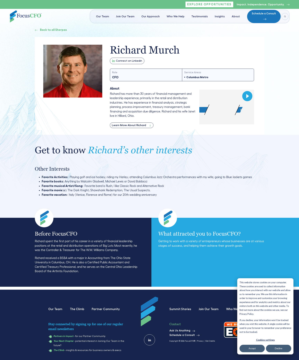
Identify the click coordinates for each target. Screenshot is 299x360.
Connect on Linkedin (129, 60)
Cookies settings (265, 340)
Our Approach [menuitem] (150, 16)
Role (114, 72)
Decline (278, 348)
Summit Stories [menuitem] (180, 309)
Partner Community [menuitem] (106, 309)
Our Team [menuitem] (102, 16)
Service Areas (192, 72)
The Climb (58, 350)
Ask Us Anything (179, 330)
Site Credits (210, 341)
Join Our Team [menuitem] (125, 16)
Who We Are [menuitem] (234, 309)
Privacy (200, 341)
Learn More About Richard (129, 125)
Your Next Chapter (63, 341)
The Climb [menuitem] (77, 309)
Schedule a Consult (264, 13)
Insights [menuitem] (220, 16)
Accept (252, 348)
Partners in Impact (63, 336)
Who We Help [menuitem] (175, 16)
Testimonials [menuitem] (199, 16)
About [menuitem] (236, 16)
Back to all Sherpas (53, 29)
